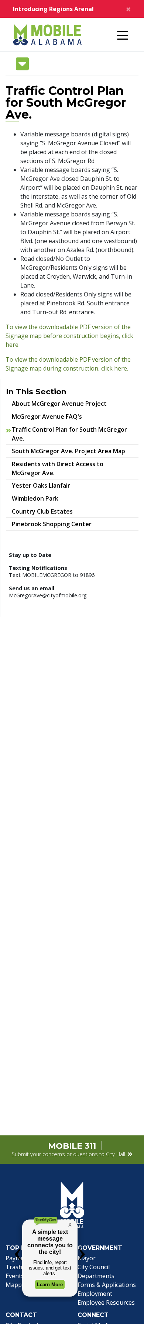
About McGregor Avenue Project (59, 403)
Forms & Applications (107, 1285)
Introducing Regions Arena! (53, 9)
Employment (95, 1294)
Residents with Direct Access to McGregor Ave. (57, 468)
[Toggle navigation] (123, 35)
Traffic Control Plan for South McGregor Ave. (69, 433)
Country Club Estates (47, 511)
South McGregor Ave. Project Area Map (73, 451)
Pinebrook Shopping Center (56, 524)
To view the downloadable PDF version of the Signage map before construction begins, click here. (69, 336)
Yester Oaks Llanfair (46, 485)
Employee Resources (106, 1302)
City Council (94, 1267)
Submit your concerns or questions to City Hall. (70, 1154)
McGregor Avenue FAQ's (47, 416)
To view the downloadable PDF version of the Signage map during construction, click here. (68, 363)
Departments (96, 1276)
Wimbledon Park (40, 498)
